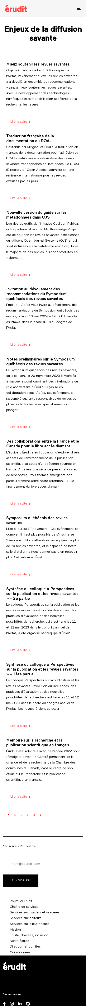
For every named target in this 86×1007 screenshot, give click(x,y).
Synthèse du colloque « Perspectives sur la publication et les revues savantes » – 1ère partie (42, 669)
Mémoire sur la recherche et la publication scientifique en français (37, 743)
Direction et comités (25, 946)
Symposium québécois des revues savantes (37, 520)
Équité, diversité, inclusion (29, 935)
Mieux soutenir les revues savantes (38, 65)
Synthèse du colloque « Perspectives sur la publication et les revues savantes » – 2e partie (42, 594)
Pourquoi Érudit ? (22, 901)
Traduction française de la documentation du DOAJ (30, 138)
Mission (15, 929)
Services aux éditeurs (26, 918)
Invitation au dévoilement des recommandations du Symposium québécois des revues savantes (36, 294)
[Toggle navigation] (68, 8)
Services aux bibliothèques (29, 924)
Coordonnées (20, 952)
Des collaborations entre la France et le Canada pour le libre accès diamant (42, 444)
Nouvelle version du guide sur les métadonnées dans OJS (36, 215)
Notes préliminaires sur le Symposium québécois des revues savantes (40, 362)
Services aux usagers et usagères (35, 912)
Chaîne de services (24, 907)
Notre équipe (19, 941)
